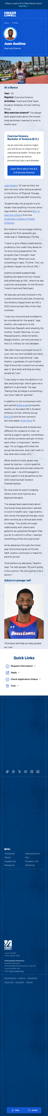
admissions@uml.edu (16, 971)
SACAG (8, 416)
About (7, 857)
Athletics (30, 865)
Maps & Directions (10, 978)
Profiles (15, 23)
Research (9, 865)
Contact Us (22, 978)
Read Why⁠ (23, 6)
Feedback (29, 982)
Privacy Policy (9, 982)
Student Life (31, 861)
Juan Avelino (11, 185)
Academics (10, 861)
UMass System (32, 978)
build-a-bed (23, 405)
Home (6, 23)
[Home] (10, 14)
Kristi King (26, 420)
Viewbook (9, 853)
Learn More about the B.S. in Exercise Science (24, 170)
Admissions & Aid (32, 855)
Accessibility (19, 982)
